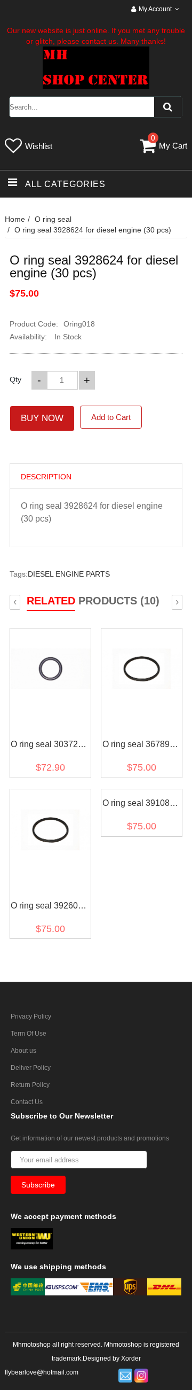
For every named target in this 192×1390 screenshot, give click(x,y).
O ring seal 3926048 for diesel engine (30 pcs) (49, 907)
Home (15, 219)
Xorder (131, 1358)
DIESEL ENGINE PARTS (69, 574)
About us (23, 1050)
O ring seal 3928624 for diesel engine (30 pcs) (92, 230)
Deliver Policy (31, 1067)
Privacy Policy (31, 1016)
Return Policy (30, 1085)
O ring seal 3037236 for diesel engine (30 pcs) (49, 746)
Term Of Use (28, 1033)
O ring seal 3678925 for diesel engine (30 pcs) (140, 746)
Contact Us (27, 1102)
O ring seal (53, 219)
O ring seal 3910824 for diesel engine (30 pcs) (140, 805)
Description (46, 476)
